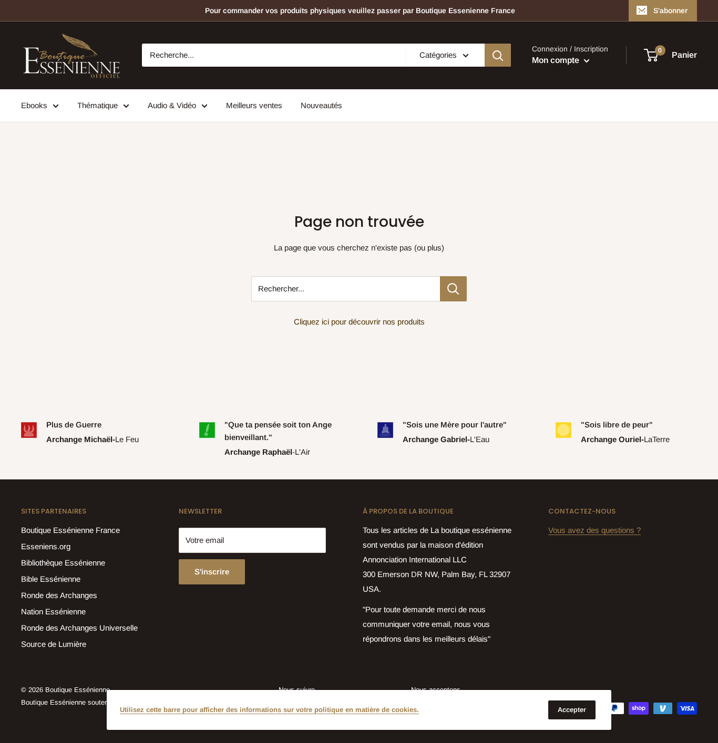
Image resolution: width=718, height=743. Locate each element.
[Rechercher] (498, 55)
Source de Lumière (53, 644)
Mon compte (556, 60)
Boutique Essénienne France (70, 530)
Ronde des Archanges (59, 595)
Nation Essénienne (53, 611)
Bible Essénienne (50, 578)
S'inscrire (211, 571)
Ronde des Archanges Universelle (79, 627)
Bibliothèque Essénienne (63, 562)
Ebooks (34, 105)
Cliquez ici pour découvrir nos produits (359, 321)
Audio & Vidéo (172, 105)
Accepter (572, 710)
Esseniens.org (45, 546)
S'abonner (670, 10)
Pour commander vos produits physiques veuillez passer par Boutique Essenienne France (360, 10)
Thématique (97, 105)
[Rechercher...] (453, 288)
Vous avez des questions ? (594, 530)
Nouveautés (321, 105)
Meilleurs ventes (254, 105)
